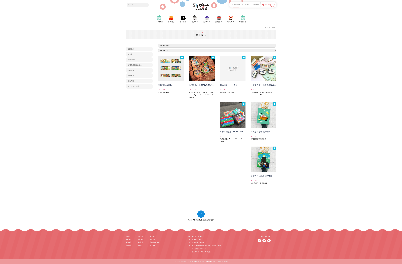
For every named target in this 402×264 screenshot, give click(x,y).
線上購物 (183, 22)
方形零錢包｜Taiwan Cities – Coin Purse (232, 140)
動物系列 (131, 70)
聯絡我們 (230, 22)
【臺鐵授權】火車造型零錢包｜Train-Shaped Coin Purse (261, 93)
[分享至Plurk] (269, 240)
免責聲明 (152, 239)
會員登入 (256, 5)
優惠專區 (131, 81)
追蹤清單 (152, 245)
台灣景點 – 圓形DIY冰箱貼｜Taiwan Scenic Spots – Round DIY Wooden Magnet (202, 94)
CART (269, 4)
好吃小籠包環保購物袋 (258, 139)
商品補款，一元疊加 (227, 92)
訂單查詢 (246, 5)
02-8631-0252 (196, 240)
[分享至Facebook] (259, 240)
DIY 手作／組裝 (133, 86)
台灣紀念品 (132, 60)
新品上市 (131, 54)
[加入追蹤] (182, 57)
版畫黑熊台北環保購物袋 (259, 183)
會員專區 (195, 22)
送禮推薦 (131, 76)
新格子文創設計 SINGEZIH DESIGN (201, 6)
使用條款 (152, 236)
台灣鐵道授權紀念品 (135, 65)
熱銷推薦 (131, 49)
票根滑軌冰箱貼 (163, 92)
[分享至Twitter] (264, 240)
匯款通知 (237, 5)
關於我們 (159, 22)
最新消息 (171, 22)
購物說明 (218, 22)
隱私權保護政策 (154, 242)
